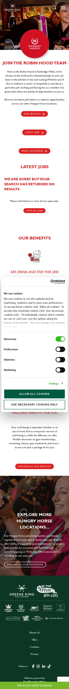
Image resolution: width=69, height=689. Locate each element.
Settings (54, 383)
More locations (32, 150)
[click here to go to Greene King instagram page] (38, 666)
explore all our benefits (34, 466)
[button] (54, 7)
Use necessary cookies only (34, 404)
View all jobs (34, 210)
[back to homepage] (12, 8)
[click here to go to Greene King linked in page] (43, 666)
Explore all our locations (25, 564)
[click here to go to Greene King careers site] (34, 602)
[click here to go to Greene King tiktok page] (49, 666)
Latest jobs (32, 132)
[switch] (60, 349)
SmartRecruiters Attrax (34, 681)
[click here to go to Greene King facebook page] (33, 666)
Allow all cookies (34, 393)
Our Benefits (32, 113)
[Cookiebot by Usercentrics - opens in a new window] (50, 282)
